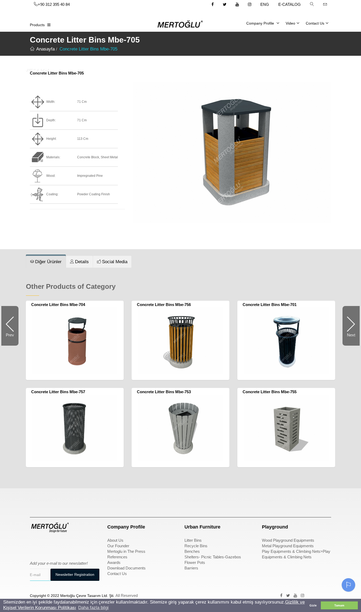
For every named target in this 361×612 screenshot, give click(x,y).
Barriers (191, 568)
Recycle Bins (195, 546)
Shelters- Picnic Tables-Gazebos (212, 557)
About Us (115, 540)
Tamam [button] (339, 605)
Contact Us (315, 23)
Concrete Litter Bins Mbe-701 (270, 304)
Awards (114, 562)
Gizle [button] (313, 605)
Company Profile (260, 23)
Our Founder (118, 546)
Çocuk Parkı (41, 500)
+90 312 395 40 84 (54, 4)
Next (349, 339)
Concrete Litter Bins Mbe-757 (58, 392)
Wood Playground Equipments (288, 540)
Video (290, 23)
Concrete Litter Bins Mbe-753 (164, 392)
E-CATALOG (289, 4)
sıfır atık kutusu (198, 500)
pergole (269, 500)
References (117, 557)
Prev (12, 339)
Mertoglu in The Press (126, 551)
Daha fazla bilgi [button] (93, 607)
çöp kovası (117, 500)
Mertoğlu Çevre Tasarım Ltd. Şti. (87, 596)
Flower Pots (194, 562)
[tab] (46, 262)
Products (37, 25)
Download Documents (126, 568)
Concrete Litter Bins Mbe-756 (164, 304)
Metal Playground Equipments (288, 546)
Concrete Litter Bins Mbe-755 (270, 392)
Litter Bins (193, 540)
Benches (192, 551)
